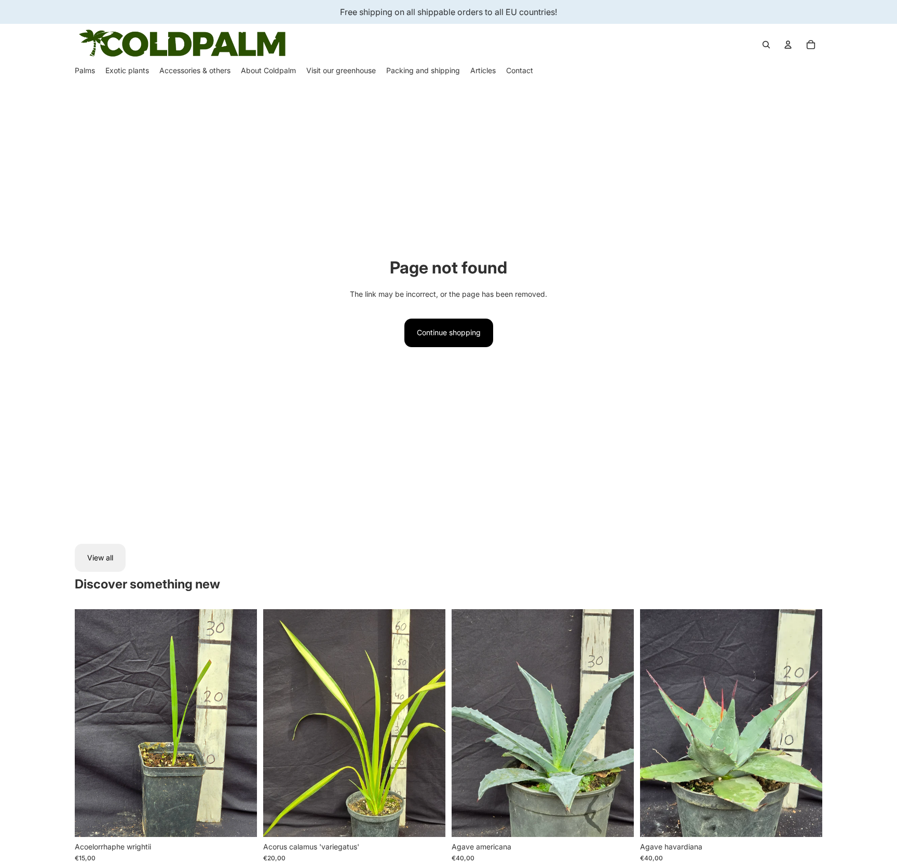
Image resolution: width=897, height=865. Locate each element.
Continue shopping (449, 332)
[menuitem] (85, 70)
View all (100, 557)
